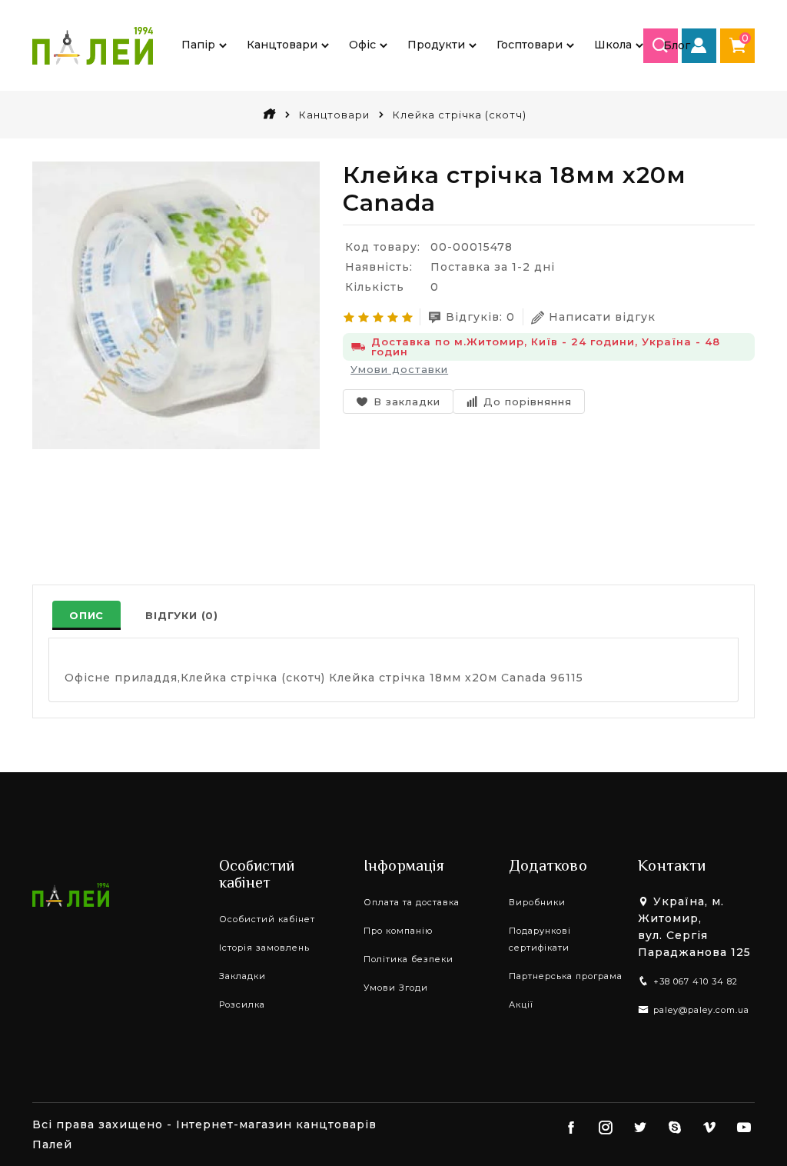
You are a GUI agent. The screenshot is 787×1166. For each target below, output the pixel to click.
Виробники (537, 902)
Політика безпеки (408, 959)
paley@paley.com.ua (701, 1009)
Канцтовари (334, 114)
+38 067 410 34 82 (695, 981)
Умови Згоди (396, 987)
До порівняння (527, 401)
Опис (86, 615)
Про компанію (398, 930)
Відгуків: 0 (480, 317)
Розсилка (242, 1004)
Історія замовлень (264, 947)
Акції (521, 1004)
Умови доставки (399, 369)
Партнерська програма (566, 976)
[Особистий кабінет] (699, 45)
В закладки (407, 401)
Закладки (242, 976)
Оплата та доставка (412, 902)
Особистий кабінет (267, 919)
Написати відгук (602, 317)
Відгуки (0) (181, 615)
